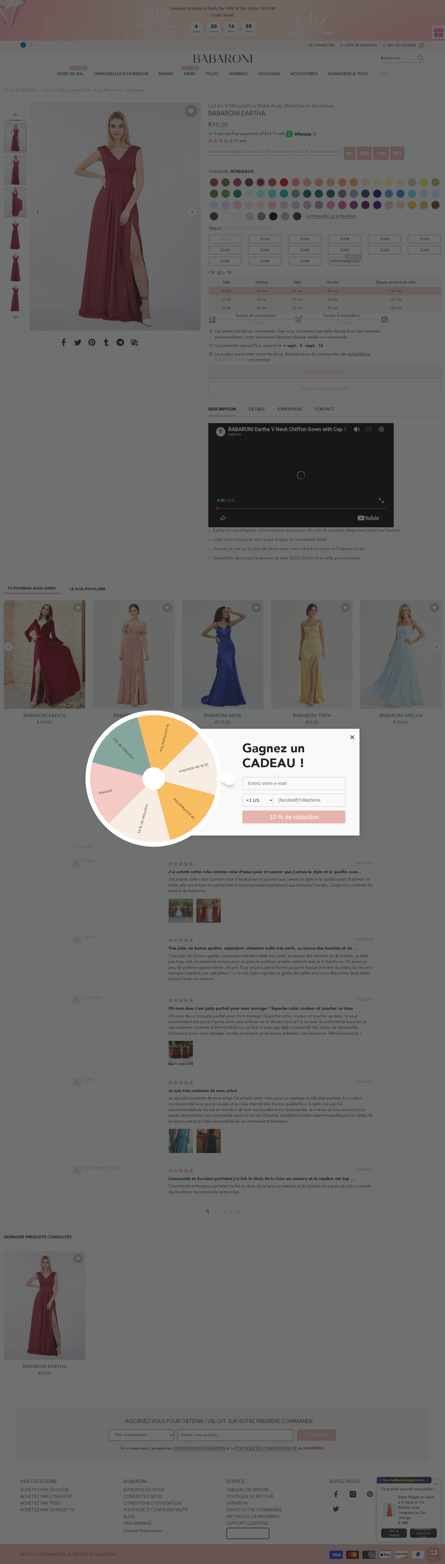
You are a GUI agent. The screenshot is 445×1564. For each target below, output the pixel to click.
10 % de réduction (294, 816)
